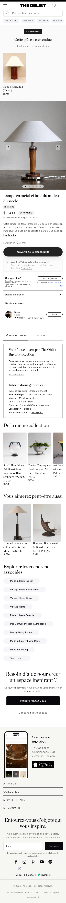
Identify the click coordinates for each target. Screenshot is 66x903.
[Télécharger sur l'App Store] (43, 764)
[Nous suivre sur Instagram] (24, 861)
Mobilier (57, 21)
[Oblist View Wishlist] (54, 6)
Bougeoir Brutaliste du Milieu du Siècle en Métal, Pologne (46, 547)
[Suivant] (58, 147)
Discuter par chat (49, 278)
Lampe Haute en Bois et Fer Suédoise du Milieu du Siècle (16, 547)
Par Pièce (43, 21)
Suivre (54, 314)
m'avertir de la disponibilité (33, 252)
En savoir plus (16, 374)
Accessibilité (33, 897)
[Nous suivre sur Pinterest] (33, 861)
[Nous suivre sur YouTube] (41, 861)
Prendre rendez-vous (33, 701)
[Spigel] (9, 314)
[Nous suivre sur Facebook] (16, 861)
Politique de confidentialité (19, 892)
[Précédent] (8, 147)
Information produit (16, 335)
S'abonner (54, 846)
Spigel (17, 312)
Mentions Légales (51, 892)
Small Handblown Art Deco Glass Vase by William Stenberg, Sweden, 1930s (14, 473)
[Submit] (7, 13)
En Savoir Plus (26, 268)
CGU (37, 892)
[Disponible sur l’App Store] (33, 869)
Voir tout (28, 21)
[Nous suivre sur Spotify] (50, 861)
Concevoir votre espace (33, 713)
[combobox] (33, 14)
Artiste (41, 335)
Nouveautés (11, 21)
